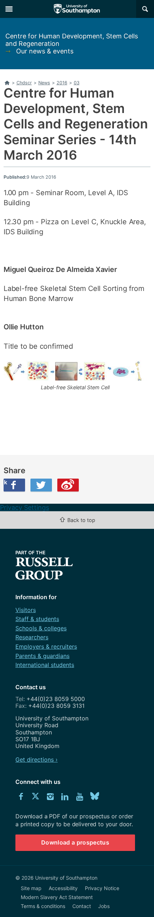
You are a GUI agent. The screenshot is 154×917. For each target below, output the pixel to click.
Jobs (104, 906)
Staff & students (37, 618)
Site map (31, 888)
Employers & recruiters (46, 646)
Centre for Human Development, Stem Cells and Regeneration (71, 39)
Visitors (25, 609)
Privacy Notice (102, 888)
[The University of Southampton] (77, 9)
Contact (81, 906)
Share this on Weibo (68, 485)
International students (44, 664)
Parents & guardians (42, 655)
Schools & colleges (41, 628)
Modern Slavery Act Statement (57, 897)
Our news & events (44, 51)
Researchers (31, 637)
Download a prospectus (75, 842)
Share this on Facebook (5, 482)
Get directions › (36, 759)
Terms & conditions (43, 906)
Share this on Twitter (41, 485)
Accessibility (63, 888)
